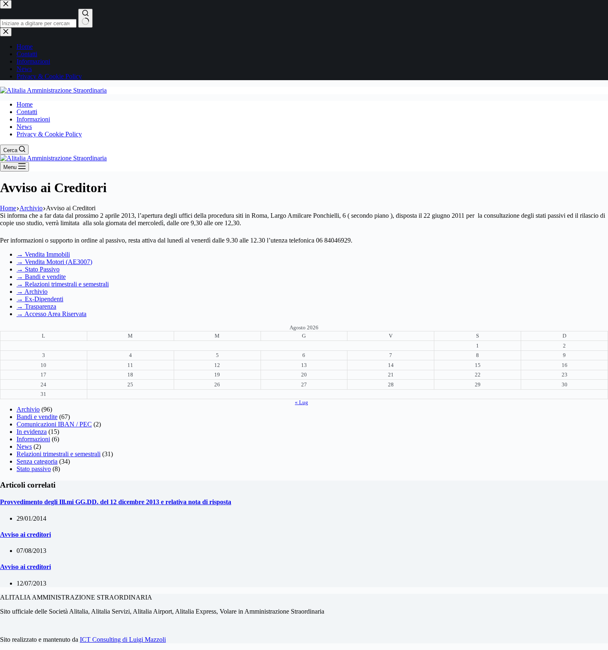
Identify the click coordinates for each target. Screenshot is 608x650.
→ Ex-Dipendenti (40, 298)
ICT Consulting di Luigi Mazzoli (123, 639)
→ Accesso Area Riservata (51, 313)
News (24, 126)
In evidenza (32, 431)
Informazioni (33, 119)
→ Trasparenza (36, 306)
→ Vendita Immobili (43, 254)
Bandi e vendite (37, 416)
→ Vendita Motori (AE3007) (54, 261)
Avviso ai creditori (25, 534)
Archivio (28, 409)
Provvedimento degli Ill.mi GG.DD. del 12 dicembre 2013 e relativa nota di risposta (115, 501)
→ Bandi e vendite (41, 276)
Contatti (27, 111)
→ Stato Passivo (38, 269)
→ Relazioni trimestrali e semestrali (63, 284)
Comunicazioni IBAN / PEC (54, 424)
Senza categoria (37, 461)
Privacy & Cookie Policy (49, 134)
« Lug (301, 402)
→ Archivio (32, 291)
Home (25, 104)
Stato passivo (34, 468)
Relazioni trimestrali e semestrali (59, 453)
